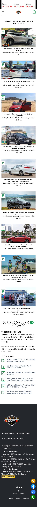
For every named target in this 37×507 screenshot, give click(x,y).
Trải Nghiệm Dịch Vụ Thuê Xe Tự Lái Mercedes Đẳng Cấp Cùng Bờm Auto (19, 392)
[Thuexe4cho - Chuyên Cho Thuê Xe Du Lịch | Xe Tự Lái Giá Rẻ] (18, 12)
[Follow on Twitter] (20, 487)
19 (27, 322)
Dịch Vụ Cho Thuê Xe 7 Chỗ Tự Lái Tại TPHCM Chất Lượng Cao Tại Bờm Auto (20, 380)
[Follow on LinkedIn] (22, 487)
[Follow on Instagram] (17, 487)
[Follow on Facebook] (15, 487)
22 (19, 325)
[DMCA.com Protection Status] (8, 477)
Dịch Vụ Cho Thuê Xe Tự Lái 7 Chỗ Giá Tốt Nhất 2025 (21, 373)
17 (18, 322)
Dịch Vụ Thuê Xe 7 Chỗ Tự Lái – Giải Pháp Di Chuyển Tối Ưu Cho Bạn (21, 360)
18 (22, 322)
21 (14, 325)
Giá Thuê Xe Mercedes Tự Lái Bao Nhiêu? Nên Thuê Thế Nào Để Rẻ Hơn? (21, 386)
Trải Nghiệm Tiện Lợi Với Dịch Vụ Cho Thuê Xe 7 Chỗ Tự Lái (19, 367)
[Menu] (2, 12)
